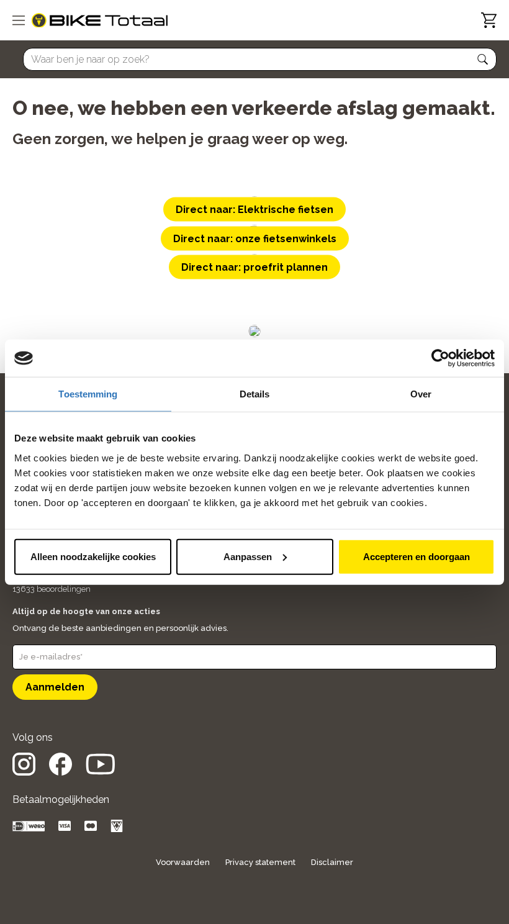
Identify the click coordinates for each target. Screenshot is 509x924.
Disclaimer (332, 862)
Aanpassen (247, 556)
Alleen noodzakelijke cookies (93, 556)
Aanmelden (54, 687)
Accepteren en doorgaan (416, 556)
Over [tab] (420, 394)
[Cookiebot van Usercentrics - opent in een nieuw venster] (440, 358)
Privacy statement (260, 862)
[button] (483, 59)
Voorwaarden (183, 862)
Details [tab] (255, 394)
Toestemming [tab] (87, 394)
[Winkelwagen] (489, 20)
